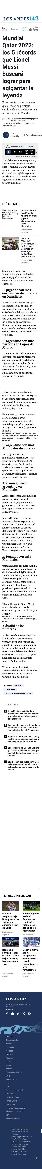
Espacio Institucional (14, 1090)
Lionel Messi (10, 689)
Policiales (9, 1054)
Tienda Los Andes (12, 1101)
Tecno (7, 1083)
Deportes (14, 29)
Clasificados (10, 1104)
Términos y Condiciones (15, 1108)
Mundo (8, 1065)
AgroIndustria (11, 1079)
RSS (7, 1115)
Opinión (8, 1069)
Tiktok (18, 1013)
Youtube (29, 1013)
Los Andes (4, 29)
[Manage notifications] (36, 1158)
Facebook (6, 1013)
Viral (7, 1086)
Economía (9, 1047)
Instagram (12, 1013)
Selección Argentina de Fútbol (18, 694)
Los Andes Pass (12, 1097)
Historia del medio (12, 1119)
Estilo (7, 1076)
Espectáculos (10, 1061)
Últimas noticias (12, 1040)
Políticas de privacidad (14, 1111)
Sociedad (9, 1051)
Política (8, 1044)
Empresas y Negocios (14, 1072)
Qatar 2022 (18, 685)
